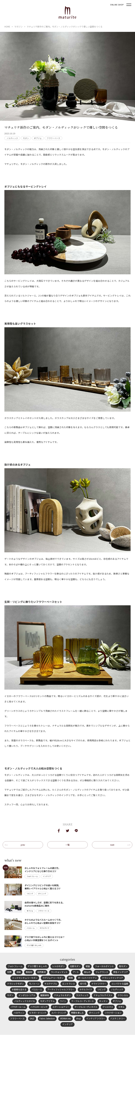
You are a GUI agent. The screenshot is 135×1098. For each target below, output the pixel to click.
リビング (101, 989)
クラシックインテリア (112, 977)
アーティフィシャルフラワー (60, 989)
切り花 (83, 983)
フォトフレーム (15, 966)
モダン (26, 138)
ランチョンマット (59, 971)
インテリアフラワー (95, 1018)
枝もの (87, 971)
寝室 (88, 966)
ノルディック (12, 138)
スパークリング (58, 1012)
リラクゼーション (113, 1012)
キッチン (103, 1000)
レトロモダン (58, 966)
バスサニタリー (117, 1018)
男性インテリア (120, 971)
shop (78, 1018)
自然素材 (41, 971)
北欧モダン (75, 966)
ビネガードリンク (37, 1012)
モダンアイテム (47, 1000)
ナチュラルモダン (62, 995)
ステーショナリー (61, 1006)
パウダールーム (18, 1006)
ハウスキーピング (39, 1006)
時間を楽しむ (77, 1012)
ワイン (63, 1000)
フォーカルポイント (104, 966)
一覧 (67, 844)
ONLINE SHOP (117, 4)
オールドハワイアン (87, 977)
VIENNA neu (65, 1018)
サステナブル (50, 983)
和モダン (123, 966)
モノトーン (34, 983)
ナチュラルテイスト (103, 995)
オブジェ (38, 138)
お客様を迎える (19, 989)
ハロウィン (19, 1012)
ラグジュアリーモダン (53, 977)
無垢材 (29, 971)
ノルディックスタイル (24, 1000)
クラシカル (123, 995)
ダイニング (94, 1012)
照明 (71, 977)
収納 (19, 971)
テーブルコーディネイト (86, 1006)
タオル (121, 1006)
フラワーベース (53, 138)
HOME (7, 26)
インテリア (67, 1024)
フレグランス (101, 971)
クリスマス (107, 1006)
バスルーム (37, 989)
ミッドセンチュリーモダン (24, 977)
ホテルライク (85, 989)
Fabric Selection (47, 1018)
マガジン (18, 26)
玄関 (9, 971)
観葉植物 (44, 995)
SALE (32, 1018)
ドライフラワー (98, 983)
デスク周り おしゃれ (37, 966)
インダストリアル (26, 995)
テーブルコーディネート (82, 1000)
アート (76, 971)
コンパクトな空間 (119, 983)
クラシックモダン (15, 983)
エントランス (68, 983)
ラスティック (82, 995)
